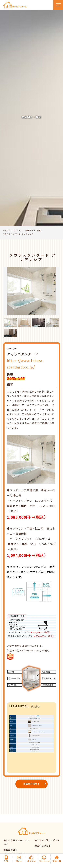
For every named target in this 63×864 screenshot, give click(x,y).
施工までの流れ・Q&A (47, 841)
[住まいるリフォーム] (15, 5)
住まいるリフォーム (12, 230)
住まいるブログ (43, 846)
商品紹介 (29, 230)
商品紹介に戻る (31, 784)
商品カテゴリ (11, 850)
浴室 (39, 230)
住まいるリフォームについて (16, 843)
